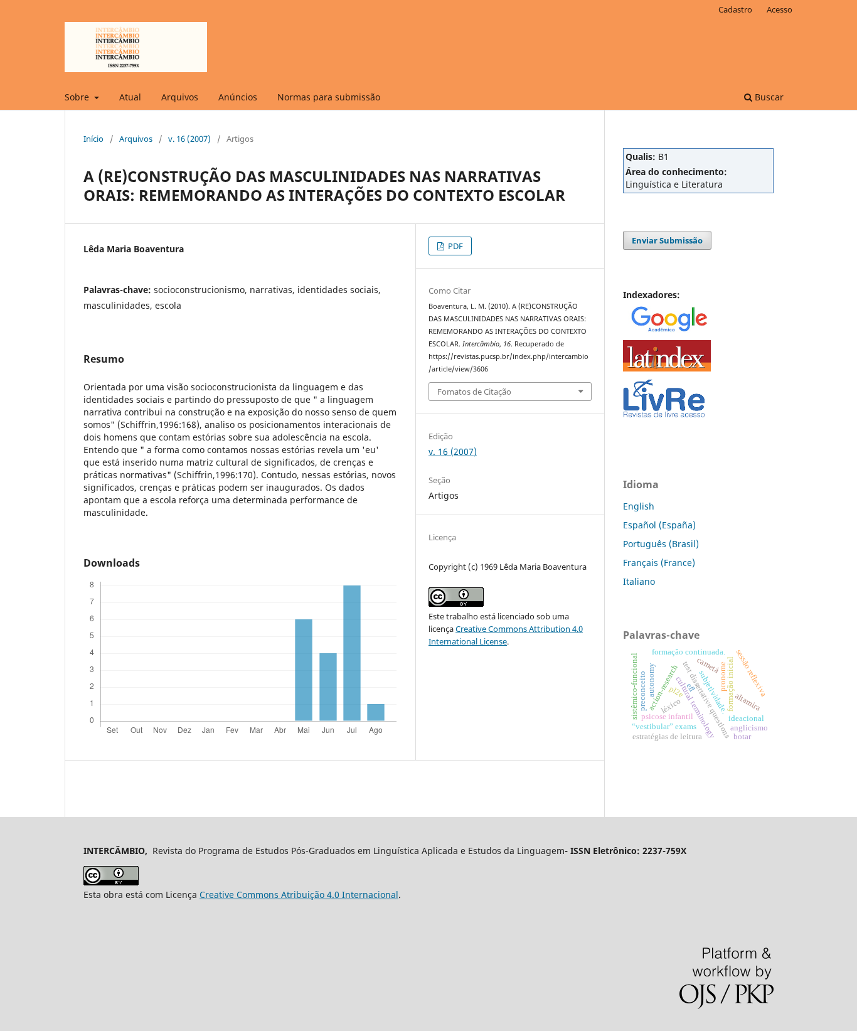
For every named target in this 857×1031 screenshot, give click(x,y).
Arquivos (179, 97)
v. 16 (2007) (189, 138)
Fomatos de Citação (474, 391)
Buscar (768, 97)
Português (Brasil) (661, 544)
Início (93, 138)
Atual (130, 97)
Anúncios (237, 97)
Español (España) (659, 525)
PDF (454, 246)
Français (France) (659, 563)
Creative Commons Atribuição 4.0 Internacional (299, 894)
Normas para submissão (328, 97)
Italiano (639, 581)
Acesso (779, 9)
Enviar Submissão (667, 240)
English (638, 506)
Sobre (78, 97)
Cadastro (735, 9)
